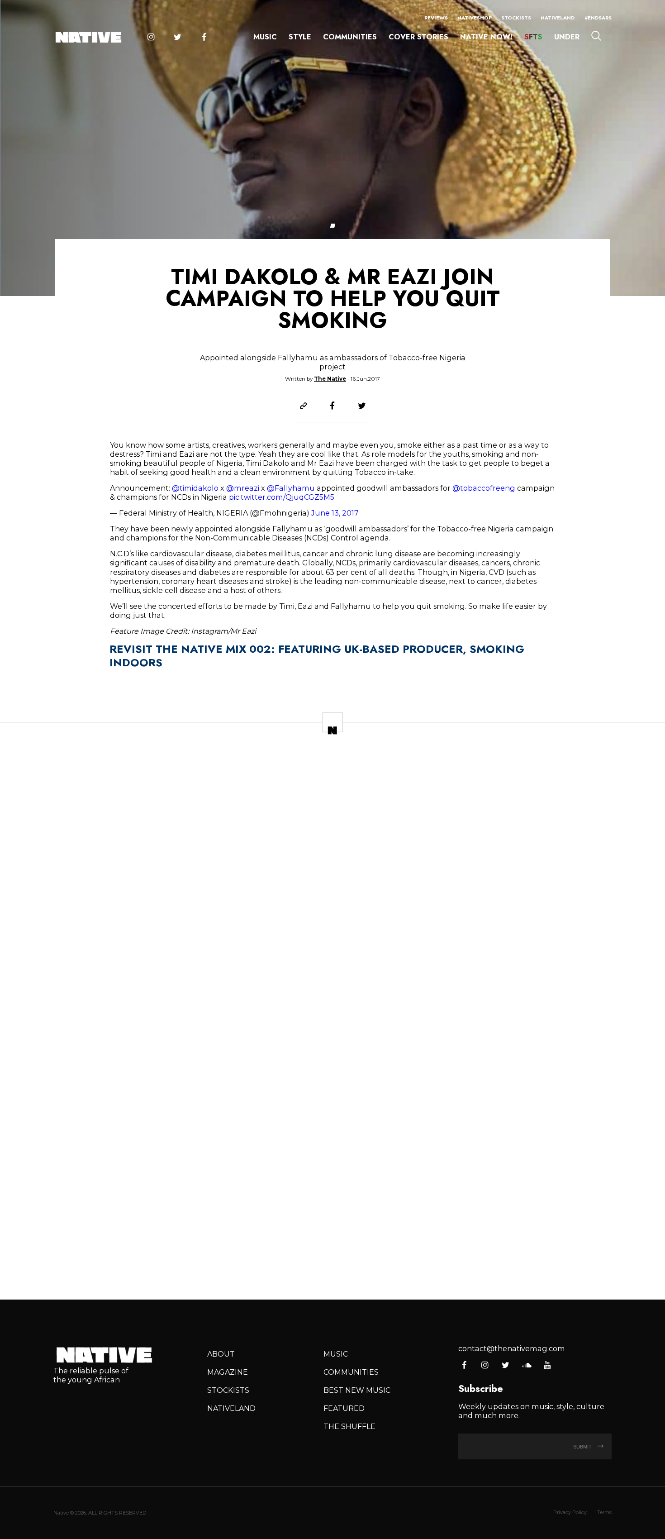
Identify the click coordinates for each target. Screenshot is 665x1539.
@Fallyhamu (291, 487)
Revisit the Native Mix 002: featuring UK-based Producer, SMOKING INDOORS (316, 655)
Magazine (227, 1371)
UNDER (567, 37)
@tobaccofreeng (483, 487)
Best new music (356, 1390)
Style (300, 37)
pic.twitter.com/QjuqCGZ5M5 (281, 497)
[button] (332, 226)
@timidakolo (195, 487)
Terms (604, 1512)
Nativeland (558, 17)
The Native (330, 379)
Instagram (151, 37)
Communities (350, 37)
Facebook (204, 37)
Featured (344, 1408)
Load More (332, 1259)
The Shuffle (349, 1426)
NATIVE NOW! (486, 37)
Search (596, 36)
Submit (583, 1446)
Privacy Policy (570, 1512)
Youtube (547, 1366)
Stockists (516, 17)
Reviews (436, 17)
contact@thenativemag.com (511, 1348)
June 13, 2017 (335, 512)
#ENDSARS (598, 17)
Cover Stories (418, 37)
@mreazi (242, 487)
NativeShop (474, 17)
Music (265, 37)
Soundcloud (526, 1366)
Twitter (177, 37)
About (221, 1353)
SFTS (533, 37)
